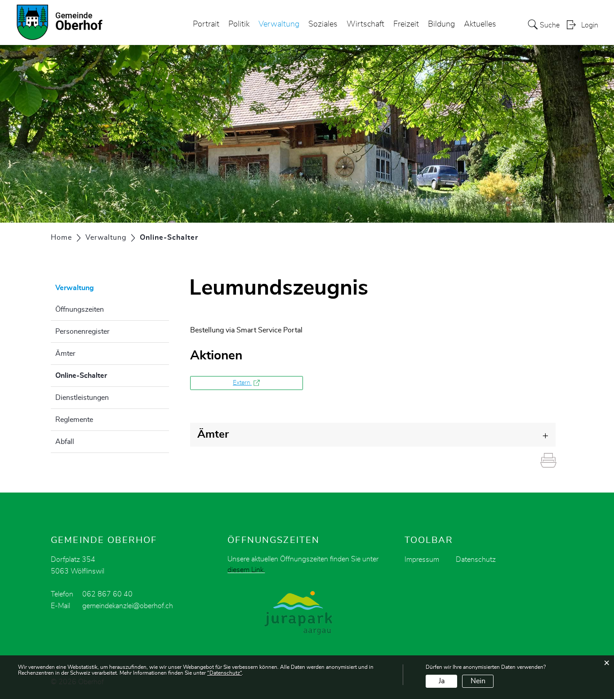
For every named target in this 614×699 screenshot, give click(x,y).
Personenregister (82, 331)
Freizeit (406, 24)
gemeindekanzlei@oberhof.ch (127, 605)
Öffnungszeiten (79, 309)
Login (589, 25)
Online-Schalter (103, 375)
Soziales (323, 24)
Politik (238, 24)
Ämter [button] (213, 434)
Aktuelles (480, 24)
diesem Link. (246, 570)
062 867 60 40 (107, 594)
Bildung (441, 24)
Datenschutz (476, 559)
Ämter (65, 353)
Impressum (422, 559)
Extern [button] (242, 383)
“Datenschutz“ (224, 673)
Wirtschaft (365, 24)
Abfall (64, 441)
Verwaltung (278, 24)
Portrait (206, 24)
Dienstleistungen (82, 397)
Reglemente (74, 419)
